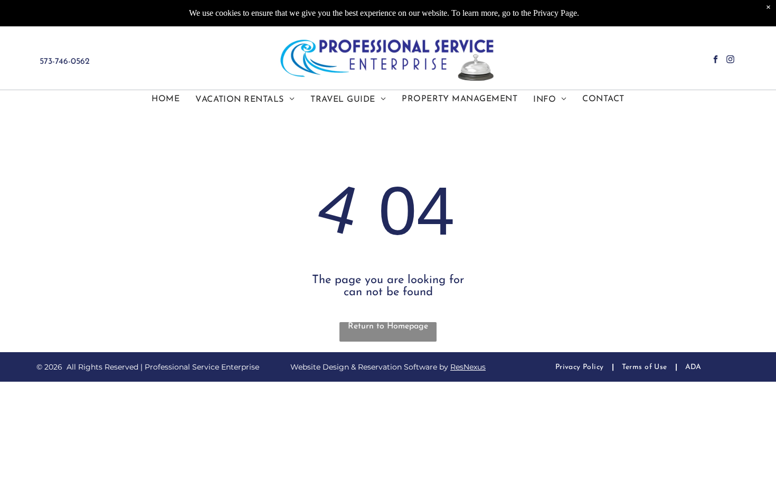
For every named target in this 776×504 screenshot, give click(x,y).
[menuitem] (165, 99)
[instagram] (730, 60)
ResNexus (468, 367)
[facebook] (715, 60)
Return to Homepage (388, 326)
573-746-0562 (65, 61)
